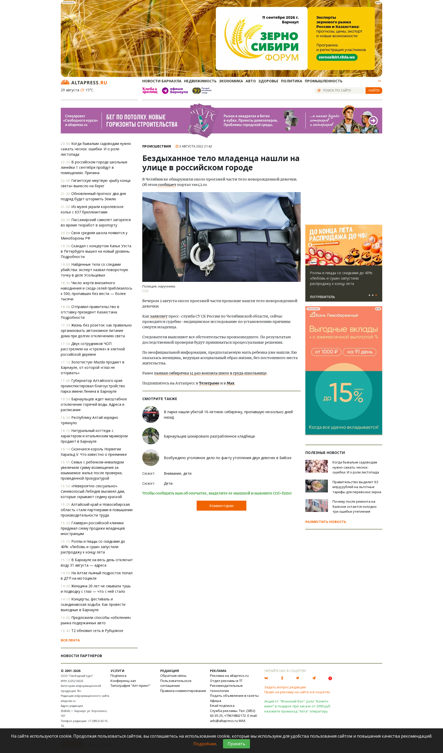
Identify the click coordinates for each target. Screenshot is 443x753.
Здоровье (268, 80)
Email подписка (222, 705)
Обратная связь (173, 675)
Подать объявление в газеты (234, 695)
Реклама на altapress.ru (229, 675)
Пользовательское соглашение (176, 683)
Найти (374, 90)
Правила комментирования (183, 690)
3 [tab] (376, 295)
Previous (310, 245)
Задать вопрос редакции (285, 687)
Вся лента (70, 640)
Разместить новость (325, 521)
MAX (242, 720)
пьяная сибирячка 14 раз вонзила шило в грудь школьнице (210, 373)
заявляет (159, 316)
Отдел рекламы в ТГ (226, 680)
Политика (291, 80)
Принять (236, 744)
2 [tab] (372, 295)
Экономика (231, 80)
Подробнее (204, 744)
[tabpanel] (343, 265)
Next (377, 245)
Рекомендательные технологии (226, 688)
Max (230, 383)
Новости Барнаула (162, 80)
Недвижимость (200, 80)
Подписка (118, 675)
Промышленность (324, 80)
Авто (251, 80)
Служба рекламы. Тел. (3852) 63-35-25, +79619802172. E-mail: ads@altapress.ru (233, 715)
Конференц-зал (123, 680)
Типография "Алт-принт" (130, 685)
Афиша (215, 700)
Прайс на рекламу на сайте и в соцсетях (297, 692)
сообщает (166, 184)
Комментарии (221, 505)
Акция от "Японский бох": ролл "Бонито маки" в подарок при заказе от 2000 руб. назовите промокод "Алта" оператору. (297, 706)
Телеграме (209, 383)
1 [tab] (369, 295)
